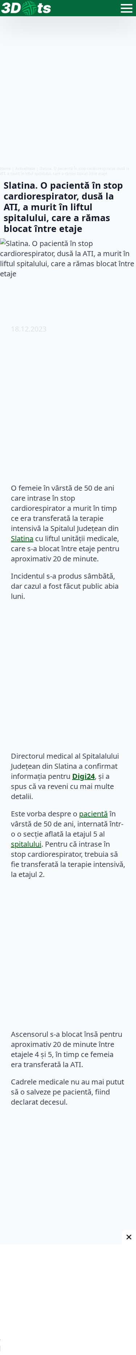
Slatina (22, 538)
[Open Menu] (126, 8)
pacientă (93, 814)
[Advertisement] (68, 91)
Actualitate (25, 168)
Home (5, 168)
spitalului (26, 844)
